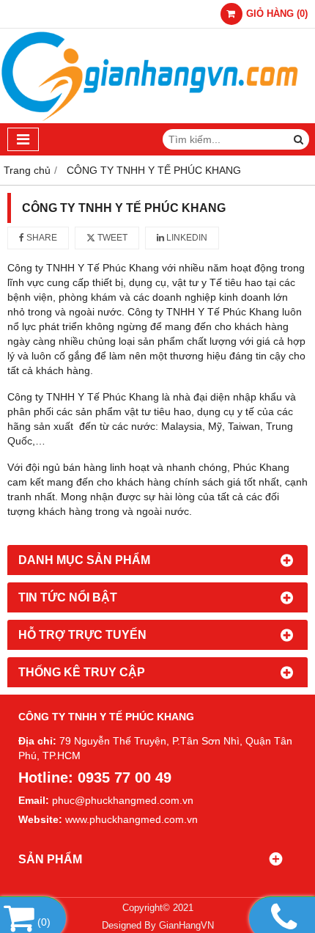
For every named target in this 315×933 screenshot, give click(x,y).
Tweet (111, 238)
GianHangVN (186, 926)
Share (40, 238)
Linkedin (185, 238)
